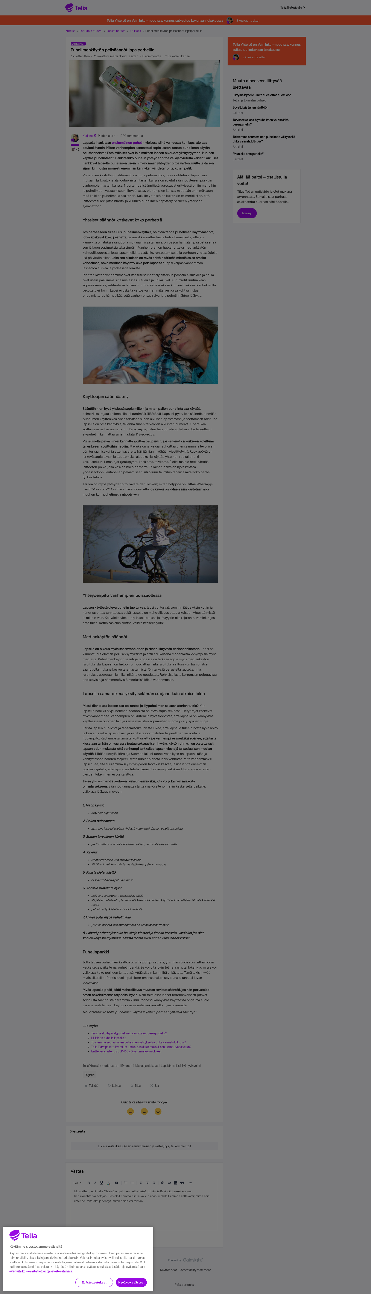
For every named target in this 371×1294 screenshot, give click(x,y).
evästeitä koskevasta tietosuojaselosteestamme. (41, 1271)
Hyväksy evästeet (131, 1282)
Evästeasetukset (94, 1282)
